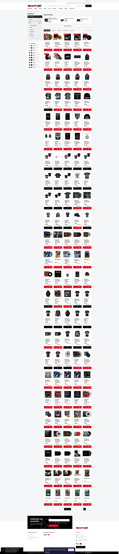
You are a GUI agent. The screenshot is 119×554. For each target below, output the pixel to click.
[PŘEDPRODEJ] (48, 37)
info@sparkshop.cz (80, 534)
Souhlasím (71, 549)
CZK (88, 1)
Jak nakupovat (29, 534)
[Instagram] (78, 543)
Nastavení (47, 552)
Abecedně (72, 30)
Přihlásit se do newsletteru (53, 525)
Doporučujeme (47, 30)
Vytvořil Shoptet (82, 552)
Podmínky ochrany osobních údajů (32, 537)
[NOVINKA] (48, 235)
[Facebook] (76, 543)
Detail (48, 109)
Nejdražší (59, 30)
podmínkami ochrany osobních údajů (62, 522)
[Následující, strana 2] (87, 509)
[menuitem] (30, 8)
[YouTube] (81, 543)
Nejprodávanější (66, 30)
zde (66, 550)
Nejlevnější (53, 30)
